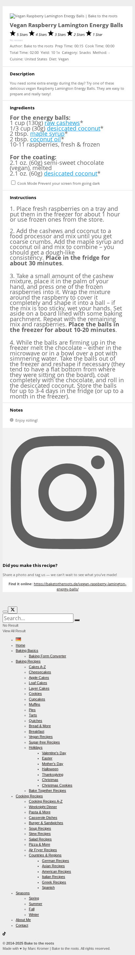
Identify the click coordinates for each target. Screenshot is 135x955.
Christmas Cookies (57, 785)
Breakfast (36, 731)
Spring (34, 898)
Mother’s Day (52, 764)
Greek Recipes (54, 882)
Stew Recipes (40, 834)
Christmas (50, 780)
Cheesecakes (40, 672)
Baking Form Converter (47, 656)
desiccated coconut (73, 128)
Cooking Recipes (29, 796)
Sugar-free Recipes (44, 742)
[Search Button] (77, 620)
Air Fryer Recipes (43, 850)
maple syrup (47, 133)
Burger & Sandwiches (46, 823)
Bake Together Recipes (47, 790)
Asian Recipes (53, 866)
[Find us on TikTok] (4, 934)
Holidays (36, 747)
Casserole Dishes (43, 818)
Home (20, 645)
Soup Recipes (40, 828)
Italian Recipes (53, 877)
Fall (31, 909)
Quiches (35, 721)
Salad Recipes (40, 839)
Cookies (35, 694)
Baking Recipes (28, 661)
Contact (22, 925)
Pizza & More (39, 844)
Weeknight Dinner (43, 807)
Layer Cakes (39, 688)
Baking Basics (27, 650)
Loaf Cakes (38, 683)
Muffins (34, 704)
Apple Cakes (39, 678)
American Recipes (56, 871)
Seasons (23, 893)
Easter (47, 758)
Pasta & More (39, 812)
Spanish (48, 887)
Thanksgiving (52, 774)
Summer (35, 904)
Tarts (33, 715)
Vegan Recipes (41, 737)
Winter (34, 914)
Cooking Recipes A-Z (46, 801)
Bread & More (40, 726)
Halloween (50, 769)
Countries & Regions (45, 855)
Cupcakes (37, 699)
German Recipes (55, 861)
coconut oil (45, 139)
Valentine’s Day (54, 753)
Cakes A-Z (37, 667)
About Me (23, 920)
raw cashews (62, 123)
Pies (32, 710)
